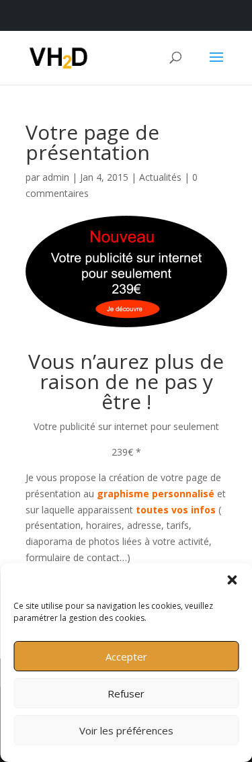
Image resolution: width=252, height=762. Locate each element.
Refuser (126, 693)
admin (55, 177)
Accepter (126, 656)
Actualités (160, 177)
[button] (232, 580)
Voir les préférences (126, 730)
